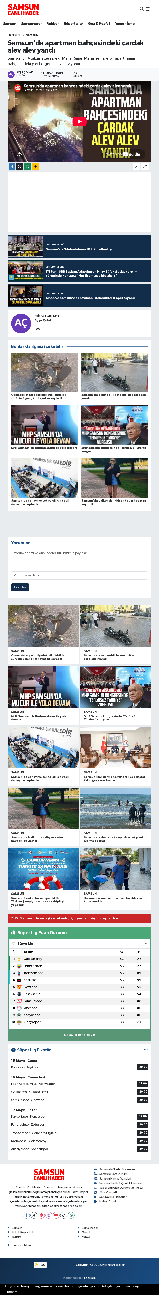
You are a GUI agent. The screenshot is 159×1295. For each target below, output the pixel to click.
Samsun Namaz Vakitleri (115, 1178)
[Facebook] (26, 1215)
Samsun (9, 24)
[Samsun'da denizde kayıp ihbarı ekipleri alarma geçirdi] (115, 808)
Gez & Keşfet (99, 24)
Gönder (20, 587)
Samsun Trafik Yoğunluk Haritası (120, 1183)
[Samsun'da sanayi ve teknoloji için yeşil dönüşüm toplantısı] (44, 478)
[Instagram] (48, 1215)
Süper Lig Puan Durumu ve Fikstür (121, 1187)
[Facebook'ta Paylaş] (12, 166)
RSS (42, 1264)
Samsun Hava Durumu (113, 1173)
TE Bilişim (90, 1277)
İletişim (16, 1236)
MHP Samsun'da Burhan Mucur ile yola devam (44, 447)
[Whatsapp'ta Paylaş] (27, 166)
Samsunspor (31, 24)
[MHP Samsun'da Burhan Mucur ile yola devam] (44, 425)
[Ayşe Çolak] (21, 323)
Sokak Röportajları (24, 1232)
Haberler (14, 35)
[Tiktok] (63, 1215)
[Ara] (142, 9)
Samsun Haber (21, 1245)
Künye (86, 1236)
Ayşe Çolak (43, 320)
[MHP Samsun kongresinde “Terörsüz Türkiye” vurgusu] (114, 425)
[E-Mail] (38, 329)
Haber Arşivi (107, 1201)
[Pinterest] (41, 1215)
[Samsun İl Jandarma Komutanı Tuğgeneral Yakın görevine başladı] (115, 747)
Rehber (53, 24)
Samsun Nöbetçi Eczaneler (117, 1169)
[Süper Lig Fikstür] (146, 1050)
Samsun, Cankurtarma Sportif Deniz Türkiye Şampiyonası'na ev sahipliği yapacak (37, 902)
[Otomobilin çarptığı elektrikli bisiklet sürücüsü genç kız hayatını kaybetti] (44, 372)
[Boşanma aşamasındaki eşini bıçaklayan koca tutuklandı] (115, 869)
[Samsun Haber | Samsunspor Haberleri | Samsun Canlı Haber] (23, 9)
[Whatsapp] (71, 1215)
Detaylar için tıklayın (79, 1035)
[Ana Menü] (148, 9)
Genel (86, 1232)
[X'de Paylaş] (19, 166)
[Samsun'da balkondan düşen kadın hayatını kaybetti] (114, 478)
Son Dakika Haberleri (113, 1196)
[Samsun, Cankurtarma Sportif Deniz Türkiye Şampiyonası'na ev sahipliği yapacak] (43, 869)
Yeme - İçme (125, 24)
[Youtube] (56, 1215)
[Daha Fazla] (35, 166)
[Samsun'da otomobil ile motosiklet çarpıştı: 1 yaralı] (114, 372)
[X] (33, 1215)
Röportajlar (73, 24)
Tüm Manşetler (109, 1192)
